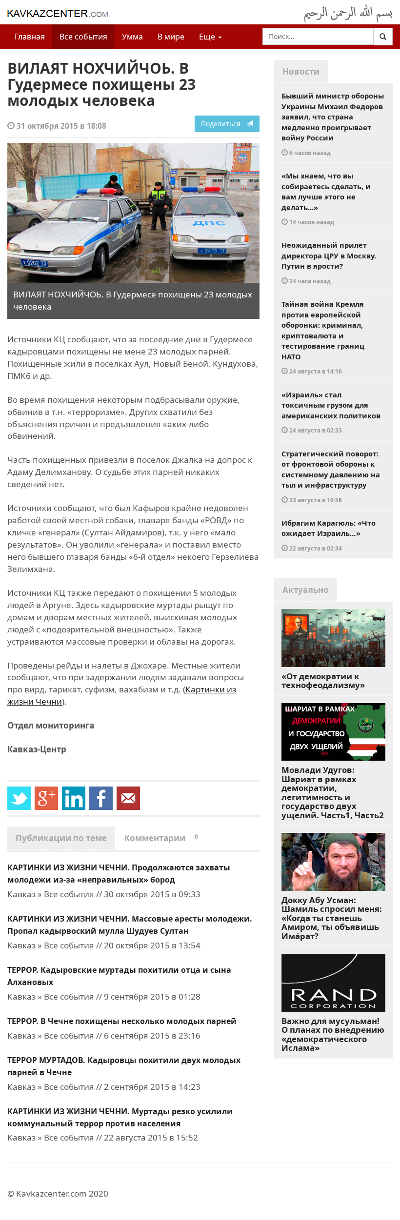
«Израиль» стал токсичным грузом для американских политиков (330, 412)
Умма (132, 36)
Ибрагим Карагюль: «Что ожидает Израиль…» (328, 535)
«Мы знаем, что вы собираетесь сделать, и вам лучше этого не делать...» (326, 198)
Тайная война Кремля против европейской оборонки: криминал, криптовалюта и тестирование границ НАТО (322, 337)
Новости (301, 71)
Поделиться (223, 123)
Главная (30, 36)
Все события (83, 36)
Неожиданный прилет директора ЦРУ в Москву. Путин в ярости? (328, 262)
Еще (208, 36)
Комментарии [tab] (161, 838)
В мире (171, 36)
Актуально (305, 589)
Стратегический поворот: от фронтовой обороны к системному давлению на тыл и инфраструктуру (330, 476)
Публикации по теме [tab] (61, 838)
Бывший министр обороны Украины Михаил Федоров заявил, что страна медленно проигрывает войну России (332, 124)
